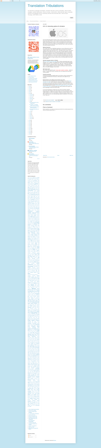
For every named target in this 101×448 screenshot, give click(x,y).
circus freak (29, 207)
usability (32, 386)
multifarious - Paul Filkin (33, 150)
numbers (36, 309)
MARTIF (38, 285)
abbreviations (35, 180)
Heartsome (29, 253)
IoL (33, 268)
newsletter (33, 307)
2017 (30, 121)
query (32, 331)
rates (33, 332)
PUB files (38, 328)
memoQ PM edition (36, 291)
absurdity (35, 181)
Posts (30, 435)
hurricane (35, 257)
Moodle (32, 299)
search (34, 347)
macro (38, 283)
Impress (37, 261)
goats (35, 247)
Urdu (37, 385)
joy (35, 271)
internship (33, 265)
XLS (36, 403)
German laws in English (32, 410)
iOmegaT (35, 268)
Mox (37, 299)
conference (29, 213)
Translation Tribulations (46, 6)
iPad (38, 268)
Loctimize (29, 283)
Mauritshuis (33, 286)
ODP (37, 310)
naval (28, 305)
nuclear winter (33, 309)
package (38, 314)
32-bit (32, 179)
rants (31, 332)
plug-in (38, 318)
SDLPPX (36, 346)
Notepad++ (29, 309)
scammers (37, 343)
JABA (38, 270)
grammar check (30, 249)
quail (33, 330)
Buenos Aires (32, 198)
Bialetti (30, 194)
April (30, 114)
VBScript (35, 387)
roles (31, 340)
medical (29, 287)
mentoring (38, 295)
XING (28, 403)
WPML (28, 402)
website (32, 394)
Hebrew (32, 253)
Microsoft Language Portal (33, 416)
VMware (33, 390)
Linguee (36, 280)
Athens (30, 188)
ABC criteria (32, 181)
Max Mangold (37, 286)
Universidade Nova (30, 384)
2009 (30, 132)
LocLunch (38, 282)
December (31, 94)
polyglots (36, 319)
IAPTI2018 (33, 258)
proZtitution (29, 328)
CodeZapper (31, 208)
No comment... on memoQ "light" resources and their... (34, 105)
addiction (32, 182)
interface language (36, 264)
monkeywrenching (37, 298)
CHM (30, 205)
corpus (35, 215)
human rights (37, 256)
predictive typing (36, 322)
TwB (38, 381)
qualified (35, 330)
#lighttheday (33, 178)
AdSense (29, 183)
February (31, 117)
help (34, 253)
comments (29, 210)
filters (32, 240)
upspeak (33, 385)
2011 (30, 129)
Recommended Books (34, 21)
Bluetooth (29, 197)
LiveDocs (29, 282)
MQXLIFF (33, 300)
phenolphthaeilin (30, 317)
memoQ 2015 (31, 290)
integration (37, 263)
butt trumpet (36, 199)
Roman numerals (34, 340)
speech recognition (52, 101)
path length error (37, 315)
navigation (31, 305)
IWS (36, 270)
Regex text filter (34, 335)
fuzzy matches (35, 244)
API (35, 186)
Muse (38, 303)
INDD (36, 262)
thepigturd (38, 370)
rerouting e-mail (30, 338)
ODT (38, 310)
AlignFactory (32, 184)
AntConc (31, 186)
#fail (36, 177)
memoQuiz (29, 294)
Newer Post (45, 155)
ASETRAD (32, 187)
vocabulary (35, 390)
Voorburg (32, 392)
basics (35, 192)
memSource (37, 294)
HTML (28, 256)
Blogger (32, 196)
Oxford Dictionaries (34, 314)
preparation (29, 323)
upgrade (31, 385)
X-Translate (33, 402)
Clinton (37, 207)
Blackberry (34, 195)
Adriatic (38, 182)
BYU (38, 199)
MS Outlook (37, 301)
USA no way (29, 386)
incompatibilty (33, 262)
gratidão (34, 249)
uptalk (35, 385)
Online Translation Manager (32, 312)
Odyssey (29, 311)
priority (31, 324)
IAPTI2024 (29, 259)
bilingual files (33, 194)
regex (33, 334)
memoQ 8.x (35, 290)
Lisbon (35, 281)
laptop (31, 278)
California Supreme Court (35, 200)
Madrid (29, 284)
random (29, 332)
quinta (35, 331)
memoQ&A (33, 293)
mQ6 (28, 300)
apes (33, 186)
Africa (34, 183)
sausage (32, 343)
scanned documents (30, 344)
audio (36, 188)
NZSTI (38, 309)
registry (38, 335)
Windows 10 (32, 395)
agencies (36, 183)
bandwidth (38, 191)
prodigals (33, 324)
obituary (29, 310)
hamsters (29, 251)
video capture (35, 388)
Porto (38, 319)
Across (29, 182)
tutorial (37, 381)
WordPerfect (29, 400)
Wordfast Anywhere (36, 398)
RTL (36, 341)
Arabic (30, 187)
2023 (30, 87)
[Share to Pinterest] (62, 100)
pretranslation (34, 323)
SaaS (30, 342)
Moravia (35, 299)
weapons (33, 393)
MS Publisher (29, 302)
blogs (34, 196)
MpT (38, 299)
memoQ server (30, 292)
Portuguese (37, 320)
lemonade (31, 279)
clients (34, 207)
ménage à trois (30, 295)
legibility (29, 279)
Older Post (71, 155)
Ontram (38, 312)
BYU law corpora (31, 77)
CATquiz (38, 202)
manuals (29, 285)
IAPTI (38, 257)
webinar (29, 394)
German (29, 246)
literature (38, 281)
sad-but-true (36, 342)
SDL (32, 345)
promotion (29, 327)
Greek (36, 249)
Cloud (38, 207)
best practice (37, 193)
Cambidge (29, 201)
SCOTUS (38, 344)
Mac (36, 283)
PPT (32, 321)
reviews (38, 339)
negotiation (34, 305)
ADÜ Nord (31, 183)
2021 (30, 90)
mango (38, 284)
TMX (35, 373)
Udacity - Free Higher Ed (32, 425)
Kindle (38, 273)
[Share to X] (60, 100)
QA (34, 329)
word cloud (36, 397)
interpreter (29, 267)
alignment (35, 184)
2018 (30, 120)
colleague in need (31, 209)
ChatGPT (33, 204)
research (33, 338)
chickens (36, 204)
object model (32, 310)
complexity (33, 212)
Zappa (32, 405)
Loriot (31, 283)
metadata (31, 296)
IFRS (35, 260)
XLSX (38, 403)
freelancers (29, 244)
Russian (38, 341)
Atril (32, 188)
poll (34, 319)
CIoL (38, 206)
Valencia (30, 387)
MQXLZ (37, 300)
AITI (38, 183)
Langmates (33, 275)
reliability (33, 337)
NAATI (33, 304)
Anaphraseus (33, 185)
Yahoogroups (33, 404)
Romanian (29, 341)
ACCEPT (38, 181)
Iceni (33, 259)
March (31, 115)
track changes (37, 374)
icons (38, 259)
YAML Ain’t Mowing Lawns (32, 151)
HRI (37, 255)
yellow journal (37, 404)
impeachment (32, 261)
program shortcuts (30, 325)
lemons (34, 279)
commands (37, 209)
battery (38, 192)
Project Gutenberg (36, 325)
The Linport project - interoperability (32, 421)
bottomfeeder (35, 197)
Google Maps (30, 248)
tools (33, 374)
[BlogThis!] (59, 100)
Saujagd (29, 343)
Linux (28, 281)
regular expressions (32, 336)
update (29, 385)
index (28, 263)
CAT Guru (34, 202)
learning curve (35, 278)
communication (30, 211)
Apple (28, 187)
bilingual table (37, 194)
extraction (29, 238)
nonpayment (31, 308)
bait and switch (33, 191)
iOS (48, 101)
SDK (30, 345)
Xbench (37, 402)
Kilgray (29, 273)
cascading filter (30, 202)
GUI (32, 250)
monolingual (29, 299)
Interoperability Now (36, 266)
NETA (28, 306)
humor (29, 257)
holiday (36, 254)
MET (28, 296)
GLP (28, 247)
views (32, 389)
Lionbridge (31, 281)
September (31, 98)
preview (29, 324)
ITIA (29, 270)
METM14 (38, 296)
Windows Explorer (36, 396)
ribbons (29, 340)
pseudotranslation (33, 328)
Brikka (28, 198)
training (32, 375)
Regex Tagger (30, 335)
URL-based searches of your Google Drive (34, 103)
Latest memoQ (43, 21)
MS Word (33, 302)
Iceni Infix (36, 259)
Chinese (29, 205)
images (29, 261)
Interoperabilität (37, 265)
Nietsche (38, 307)
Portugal (29, 320)
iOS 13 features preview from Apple (50, 61)
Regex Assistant (36, 334)
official (34, 311)
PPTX (35, 321)
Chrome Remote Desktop (31, 206)
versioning (29, 388)
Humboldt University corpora (33, 80)
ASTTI (38, 187)
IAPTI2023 (37, 258)
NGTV (36, 307)
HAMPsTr (38, 250)
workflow (38, 400)
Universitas (34, 384)
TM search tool (33, 372)
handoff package (33, 251)
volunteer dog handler (35, 391)
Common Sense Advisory (35, 210)
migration (29, 298)
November (31, 95)
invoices (32, 268)
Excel (34, 236)
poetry (33, 319)
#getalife (38, 177)
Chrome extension (36, 205)
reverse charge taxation (33, 339)
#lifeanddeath (29, 178)
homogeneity (29, 255)
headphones (34, 252)
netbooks (31, 306)
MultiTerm (35, 303)
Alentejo (29, 184)
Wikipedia (35, 394)
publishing (29, 329)
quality (38, 330)
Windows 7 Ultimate (36, 395)
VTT (34, 392)
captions (38, 201)
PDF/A (33, 316)
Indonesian (32, 263)
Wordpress (34, 400)
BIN (28, 195)
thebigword (34, 370)
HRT (38, 255)
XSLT (30, 404)
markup (36, 285)
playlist (35, 318)
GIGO (31, 246)
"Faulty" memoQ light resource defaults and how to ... (34, 107)
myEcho (31, 304)
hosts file (35, 255)
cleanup (32, 207)
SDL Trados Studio (31, 346)
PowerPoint (29, 321)
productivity (37, 324)
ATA (28, 188)
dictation (47, 101)
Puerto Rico (32, 329)
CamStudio (32, 201)
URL (38, 385)
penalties (35, 316)
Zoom (34, 405)
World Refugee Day (34, 401)
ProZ (38, 327)
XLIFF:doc (34, 403)
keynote (38, 272)
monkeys (32, 298)
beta (28, 194)
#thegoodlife (37, 178)
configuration (34, 213)
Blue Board (37, 196)
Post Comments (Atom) (51, 157)
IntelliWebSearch (30, 264)
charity (29, 204)
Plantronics (32, 318)
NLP (28, 308)
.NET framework (30, 177)
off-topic (31, 311)
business (32, 199)
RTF (34, 341)
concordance (37, 212)
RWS (28, 342)
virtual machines (36, 389)
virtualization (29, 390)
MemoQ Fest (32, 291)
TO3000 (29, 374)
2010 (30, 131)
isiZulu (38, 269)
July (30, 101)
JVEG (38, 271)
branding (38, 197)
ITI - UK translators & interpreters (34, 413)
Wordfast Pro (37, 399)
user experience (36, 386)
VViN (36, 392)
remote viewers (37, 337)
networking (29, 307)
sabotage (32, 342)
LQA (32, 283)
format (36, 243)
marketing (32, 285)
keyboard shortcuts (33, 272)
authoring (29, 189)
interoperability (30, 266)
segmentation (37, 347)
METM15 (29, 297)
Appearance (37, 186)
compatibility (29, 212)
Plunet (28, 319)
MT (35, 302)
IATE (31, 259)
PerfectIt (38, 316)
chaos (38, 203)
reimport (38, 336)
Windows (29, 395)
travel (38, 380)
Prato (32, 322)
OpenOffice (29, 313)
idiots (32, 260)
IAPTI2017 (29, 258)
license (29, 280)
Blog (27, 21)
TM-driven (29, 373)
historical (33, 254)
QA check (36, 329)
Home (58, 155)
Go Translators (32, 247)
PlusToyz (31, 319)
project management (31, 326)
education (33, 232)
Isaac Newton (35, 269)
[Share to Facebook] (61, 100)
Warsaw (38, 392)
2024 (30, 86)
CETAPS (36, 203)
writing (31, 402)
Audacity (34, 188)
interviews (38, 267)
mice (34, 297)
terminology (37, 368)
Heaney (38, 252)
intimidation (29, 268)
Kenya (28, 272)
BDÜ (28, 193)
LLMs (31, 282)
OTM (36, 313)
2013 (30, 127)
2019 (30, 93)
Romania (38, 340)
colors (35, 209)
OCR (35, 310)
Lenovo (36, 279)
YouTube (29, 405)
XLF (30, 403)
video (32, 388)
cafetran (29, 200)
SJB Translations (32, 138)
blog (37, 195)
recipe (36, 332)
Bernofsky (33, 193)
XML (28, 404)
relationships (29, 337)
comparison (37, 211)
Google (38, 247)
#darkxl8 (34, 177)
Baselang (32, 192)
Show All (38, 158)
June (30, 111)
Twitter (29, 382)
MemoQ (34, 288)
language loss (34, 276)
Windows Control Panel (31, 396)
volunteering (29, 392)
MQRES (31, 300)
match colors (29, 286)
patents (33, 315)
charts (31, 204)
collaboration (37, 208)
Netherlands (34, 306)
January (31, 118)
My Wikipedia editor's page (33, 417)
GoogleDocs (33, 248)
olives (35, 311)
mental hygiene (34, 295)
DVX (38, 229)
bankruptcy (29, 192)
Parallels (29, 315)
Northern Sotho (36, 308)
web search (37, 393)
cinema (37, 206)
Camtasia (35, 201)
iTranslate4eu (33, 270)
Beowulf (31, 193)
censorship (29, 203)
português (33, 320)
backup (38, 190)
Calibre (31, 200)
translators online (31, 379)
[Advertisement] (58, 145)
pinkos (34, 317)
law (32, 278)
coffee (34, 208)
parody (31, 315)
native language (37, 304)
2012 (30, 128)
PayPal (29, 316)
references (37, 333)
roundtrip (32, 341)
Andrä (36, 185)
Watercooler (29, 393)
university (38, 384)
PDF (31, 316)
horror (32, 255)
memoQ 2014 (33, 289)
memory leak (33, 294)
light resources (32, 280)
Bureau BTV (29, 199)
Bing (29, 195)
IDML (33, 260)
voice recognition (57, 101)
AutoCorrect (37, 189)
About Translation (32, 146)
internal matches (30, 265)
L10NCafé (29, 275)
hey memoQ (37, 253)
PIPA (36, 317)
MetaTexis (34, 296)
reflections (30, 334)
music (28, 304)
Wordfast (31, 398)
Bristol (30, 139)
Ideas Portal (29, 260)
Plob (36, 318)
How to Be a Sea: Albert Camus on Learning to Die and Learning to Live (34, 155)
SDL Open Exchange (36, 345)
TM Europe (36, 371)
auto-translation (33, 189)
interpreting (33, 267)
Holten (38, 254)
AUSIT (38, 188)
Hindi (30, 254)
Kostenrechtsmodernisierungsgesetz (33, 274)
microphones (37, 297)
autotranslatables (30, 190)
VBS (32, 387)
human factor (32, 256)
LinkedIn (38, 280)
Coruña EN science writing (33, 78)
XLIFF (32, 403)
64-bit (32, 180)
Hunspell (32, 257)
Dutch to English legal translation (34, 409)
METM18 (32, 297)
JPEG (37, 271)
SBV (34, 343)
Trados (29, 375)
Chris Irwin (33, 205)
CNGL (28, 208)
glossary (38, 246)
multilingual (32, 303)
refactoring (34, 333)
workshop (29, 401)
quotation (37, 331)
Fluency (36, 242)
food (38, 242)
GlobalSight (34, 246)
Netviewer (38, 306)
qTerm (31, 330)
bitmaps (32, 195)
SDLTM (38, 346)
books (32, 197)
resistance (36, 338)
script (28, 345)
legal (38, 278)
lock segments (35, 282)
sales (38, 342)
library (38, 279)
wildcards (38, 394)
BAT (36, 192)
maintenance (32, 284)
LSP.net (35, 283)
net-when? (38, 305)
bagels (29, 191)
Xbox (38, 402)
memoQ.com (29, 293)
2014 (30, 125)
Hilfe (28, 254)
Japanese (29, 271)
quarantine (29, 331)
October (31, 97)
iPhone (29, 269)
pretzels (38, 323)
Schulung (35, 344)
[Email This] (57, 100)
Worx (38, 401)
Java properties (33, 271)
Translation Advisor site (32, 422)
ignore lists (37, 260)
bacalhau (35, 190)
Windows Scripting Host (31, 397)
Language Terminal (33, 277)
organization (33, 313)
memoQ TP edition (36, 292)
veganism (38, 387)
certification (32, 203)
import (35, 261)
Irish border (31, 269)
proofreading (34, 327)
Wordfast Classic (30, 399)
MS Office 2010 (33, 301)
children (38, 204)
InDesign (38, 262)
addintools (35, 182)
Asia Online (35, 187)
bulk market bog (36, 198)
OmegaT (38, 311)
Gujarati (34, 250)
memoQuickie (37, 293)
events (29, 236)
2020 (30, 91)
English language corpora (33, 79)
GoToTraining (37, 248)
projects (38, 326)
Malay (36, 284)
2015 (30, 124)
